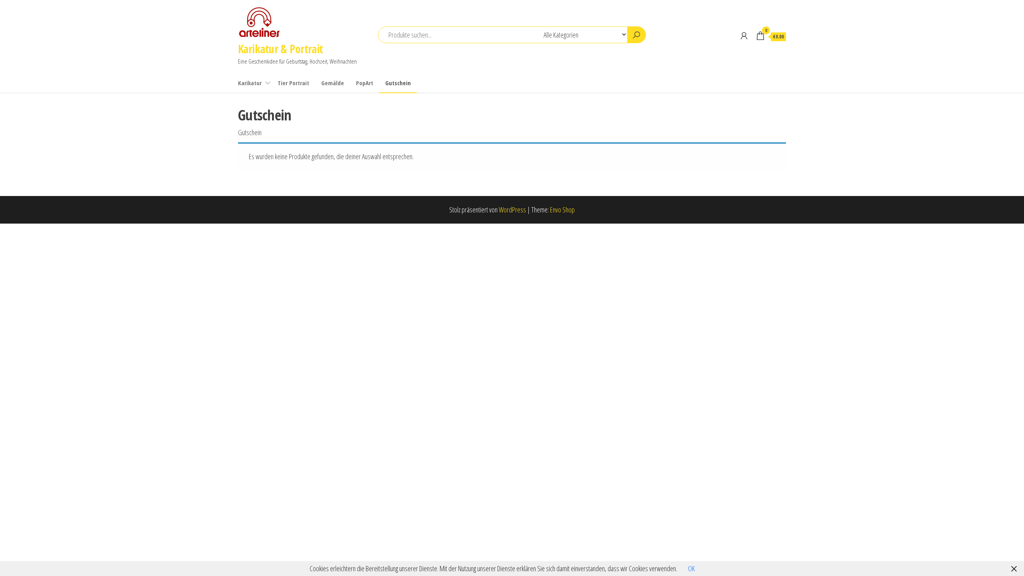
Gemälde (332, 83)
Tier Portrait (293, 83)
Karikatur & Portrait (280, 48)
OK (691, 568)
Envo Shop (562, 209)
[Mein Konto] (744, 35)
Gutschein (398, 83)
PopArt (364, 83)
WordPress (512, 209)
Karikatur (250, 83)
